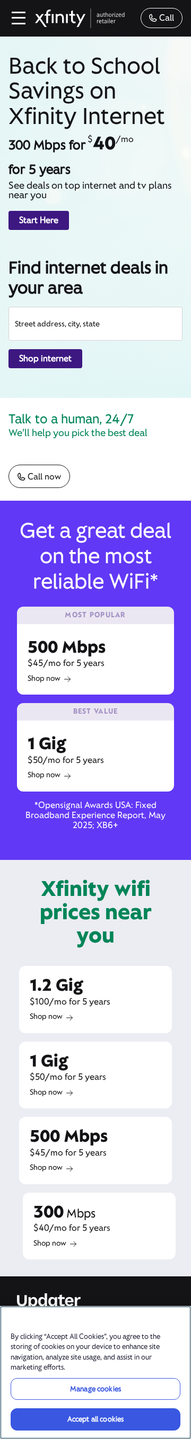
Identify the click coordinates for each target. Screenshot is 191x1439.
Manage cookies (95, 1388)
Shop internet (45, 358)
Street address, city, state (57, 323)
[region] (95, 1372)
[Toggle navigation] (19, 18)
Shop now (44, 678)
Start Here (38, 220)
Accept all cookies (95, 1419)
